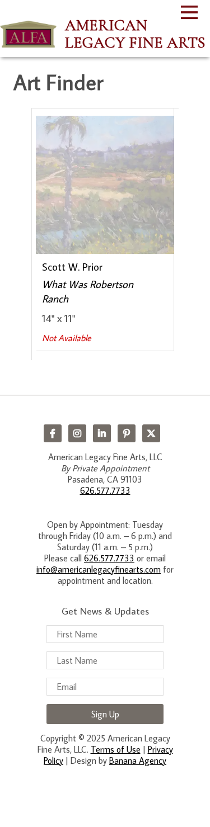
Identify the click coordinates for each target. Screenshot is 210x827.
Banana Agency (137, 760)
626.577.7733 (105, 490)
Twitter (151, 433)
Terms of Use (116, 749)
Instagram (77, 433)
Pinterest (127, 433)
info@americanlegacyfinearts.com (98, 569)
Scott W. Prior (72, 266)
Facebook (53, 433)
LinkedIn (102, 433)
